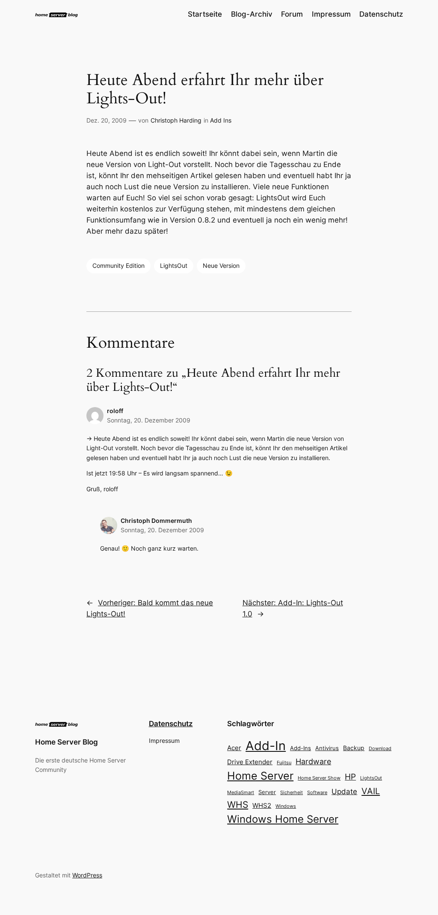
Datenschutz (171, 723)
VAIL (370, 791)
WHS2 (261, 805)
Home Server (260, 775)
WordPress (87, 875)
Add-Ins (300, 748)
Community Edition (118, 265)
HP (350, 777)
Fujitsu (284, 762)
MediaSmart (240, 792)
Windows (285, 806)
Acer (234, 748)
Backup (353, 747)
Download (380, 748)
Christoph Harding (176, 120)
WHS (237, 804)
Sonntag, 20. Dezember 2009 (148, 420)
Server (267, 792)
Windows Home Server (282, 819)
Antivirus (327, 748)
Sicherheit (291, 792)
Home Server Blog (66, 742)
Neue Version (221, 265)
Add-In (266, 745)
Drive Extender (249, 762)
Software (317, 792)
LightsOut (173, 265)
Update (344, 791)
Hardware (313, 761)
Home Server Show (319, 778)
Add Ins (220, 120)
